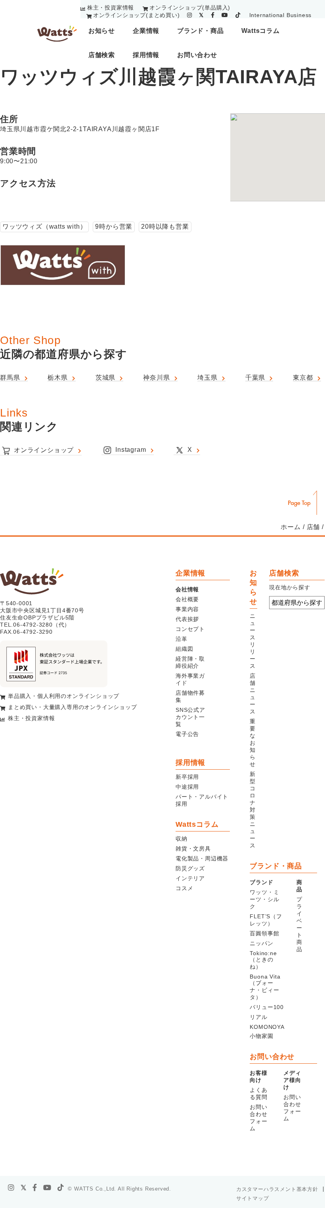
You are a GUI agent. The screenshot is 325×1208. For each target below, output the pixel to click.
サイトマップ (252, 1198)
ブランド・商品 (200, 30)
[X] (24, 1188)
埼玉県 (207, 377)
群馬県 (10, 377)
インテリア (190, 878)
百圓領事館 (264, 933)
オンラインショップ (44, 450)
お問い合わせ (197, 55)
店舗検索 (101, 55)
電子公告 (187, 734)
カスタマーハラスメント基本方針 (277, 1189)
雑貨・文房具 (193, 848)
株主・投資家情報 (110, 7)
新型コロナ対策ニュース (253, 810)
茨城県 (105, 377)
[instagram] (189, 15)
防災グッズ (190, 868)
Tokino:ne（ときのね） (263, 960)
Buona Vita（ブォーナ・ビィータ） (265, 986)
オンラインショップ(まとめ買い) (136, 15)
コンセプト (190, 629)
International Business (280, 15)
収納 (181, 838)
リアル (258, 1017)
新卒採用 (187, 777)
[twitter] (201, 15)
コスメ (184, 888)
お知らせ (101, 30)
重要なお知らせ (253, 742)
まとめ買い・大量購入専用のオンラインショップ (72, 707)
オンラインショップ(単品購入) (189, 7)
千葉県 (255, 377)
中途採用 (187, 787)
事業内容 (187, 609)
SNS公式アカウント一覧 (190, 717)
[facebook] (213, 15)
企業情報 (146, 30)
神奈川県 (156, 377)
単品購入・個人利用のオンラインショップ (63, 696)
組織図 (184, 649)
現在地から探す (289, 587)
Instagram (130, 449)
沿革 (181, 639)
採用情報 (146, 55)
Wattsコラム (260, 30)
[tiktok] (238, 15)
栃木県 (57, 377)
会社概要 (187, 599)
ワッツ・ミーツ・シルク (264, 899)
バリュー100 (267, 1007)
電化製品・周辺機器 (202, 858)
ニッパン (261, 943)
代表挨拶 (187, 619)
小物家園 (261, 1036)
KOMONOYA (267, 1027)
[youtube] (225, 15)
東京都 (303, 377)
